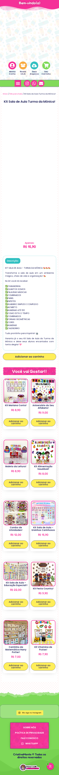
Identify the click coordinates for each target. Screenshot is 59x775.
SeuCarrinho (46, 72)
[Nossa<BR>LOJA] (23, 65)
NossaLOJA (23, 72)
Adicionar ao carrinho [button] (16, 422)
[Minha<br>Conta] (12, 65)
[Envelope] (41, 83)
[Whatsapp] (34, 83)
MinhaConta (12, 72)
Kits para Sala (16, 93)
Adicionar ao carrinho (29, 356)
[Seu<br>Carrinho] (46, 65)
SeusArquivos (34, 72)
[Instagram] (27, 83)
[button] (18, 83)
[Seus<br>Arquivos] (34, 65)
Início (5, 93)
